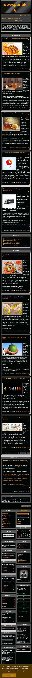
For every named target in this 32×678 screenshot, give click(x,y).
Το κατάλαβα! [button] (9, 675)
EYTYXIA (5, 579)
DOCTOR (4, 606)
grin (23, 569)
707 (13, 569)
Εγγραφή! (19, 521)
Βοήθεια (17, 465)
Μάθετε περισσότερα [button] (19, 671)
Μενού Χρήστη (24, 510)
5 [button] (25, 453)
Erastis (5, 589)
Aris (4, 568)
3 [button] (21, 230)
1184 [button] (28, 230)
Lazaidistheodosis (7, 581)
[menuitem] (27, 16)
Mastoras (5, 586)
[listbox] (8, 628)
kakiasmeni (6, 585)
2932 (13, 565)
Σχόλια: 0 (12, 68)
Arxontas (5, 567)
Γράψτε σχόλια (18, 68)
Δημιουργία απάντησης (20, 484)
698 (13, 571)
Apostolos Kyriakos (8, 582)
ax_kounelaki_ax (7, 588)
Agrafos (5, 565)
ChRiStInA (6, 618)
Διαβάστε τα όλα (26, 68)
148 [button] (28, 453)
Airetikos (5, 570)
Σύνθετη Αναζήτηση (6, 557)
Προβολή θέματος (21, 617)
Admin (3, 599)
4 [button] (23, 230)
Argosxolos (6, 571)
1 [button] (26, 491)
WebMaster (6, 591)
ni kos (5, 620)
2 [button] (20, 453)
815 (13, 568)
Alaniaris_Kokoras (6, 604)
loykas (5, 621)
